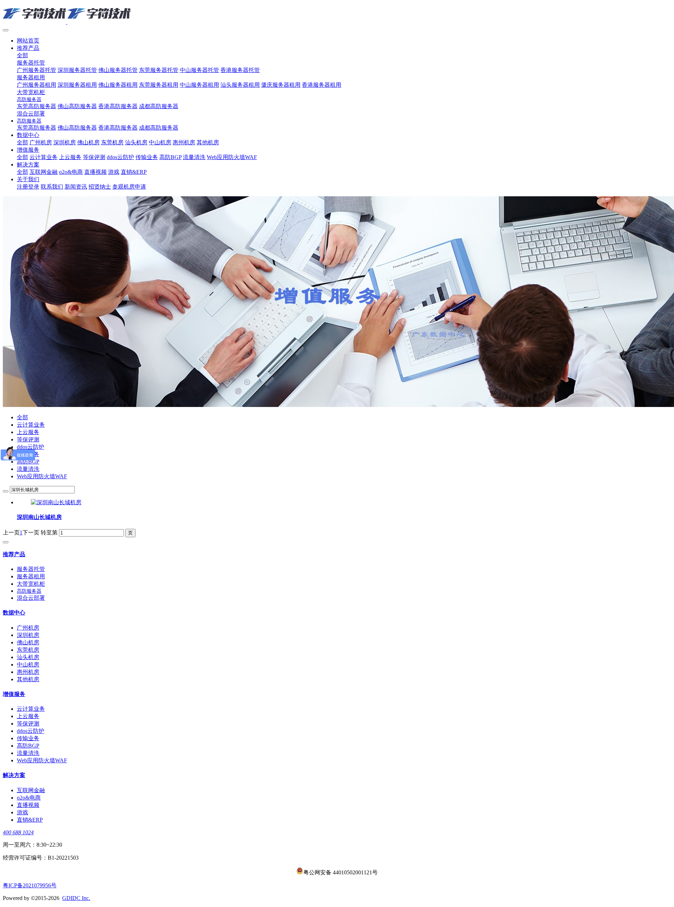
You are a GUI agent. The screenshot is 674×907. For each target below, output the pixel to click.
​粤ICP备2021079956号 (30, 885)
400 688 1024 (18, 832)
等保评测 (28, 439)
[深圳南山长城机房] (56, 502)
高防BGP (28, 462)
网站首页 (28, 41)
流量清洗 (28, 469)
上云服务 (28, 432)
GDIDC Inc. (76, 898)
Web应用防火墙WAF (42, 476)
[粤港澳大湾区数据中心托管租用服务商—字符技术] (337, 14)
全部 (22, 55)
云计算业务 (31, 425)
